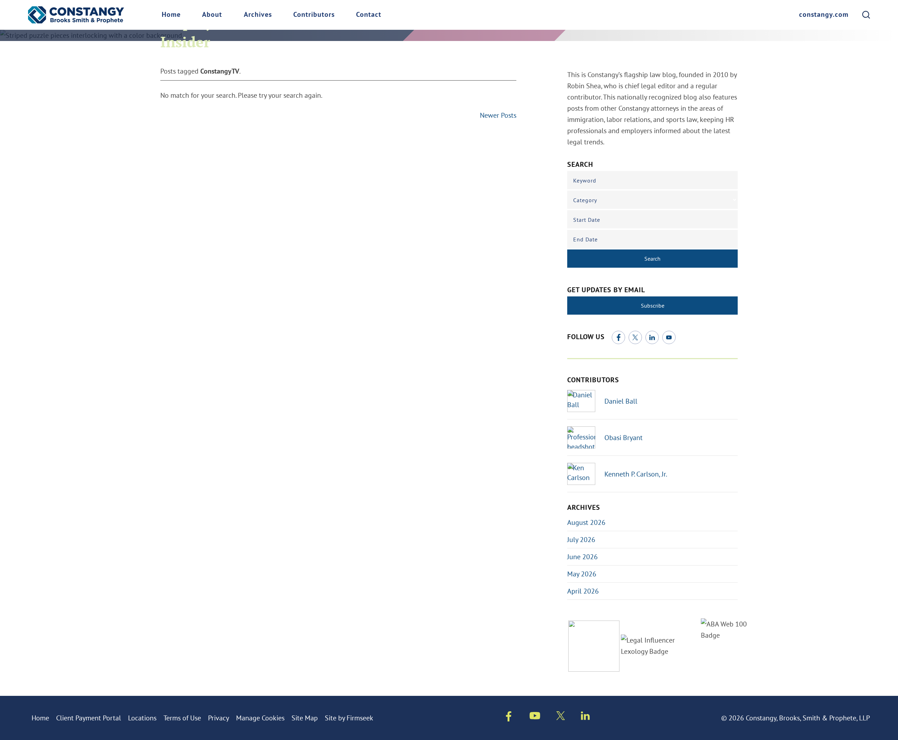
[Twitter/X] (635, 337)
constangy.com (824, 15)
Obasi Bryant (623, 437)
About (212, 15)
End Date (585, 239)
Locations (142, 717)
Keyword (584, 180)
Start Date (586, 219)
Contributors (314, 15)
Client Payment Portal (88, 717)
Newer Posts (498, 115)
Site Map (304, 717)
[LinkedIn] (652, 337)
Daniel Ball (620, 401)
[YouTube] (669, 337)
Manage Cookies (260, 717)
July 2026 (581, 539)
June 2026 (582, 556)
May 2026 (581, 573)
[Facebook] (618, 337)
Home (171, 15)
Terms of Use (182, 717)
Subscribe (652, 305)
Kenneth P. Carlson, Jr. (635, 474)
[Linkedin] (585, 717)
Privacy (218, 717)
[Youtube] (535, 717)
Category (585, 200)
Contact (368, 15)
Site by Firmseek (349, 717)
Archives (258, 15)
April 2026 (583, 591)
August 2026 (586, 522)
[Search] (866, 15)
